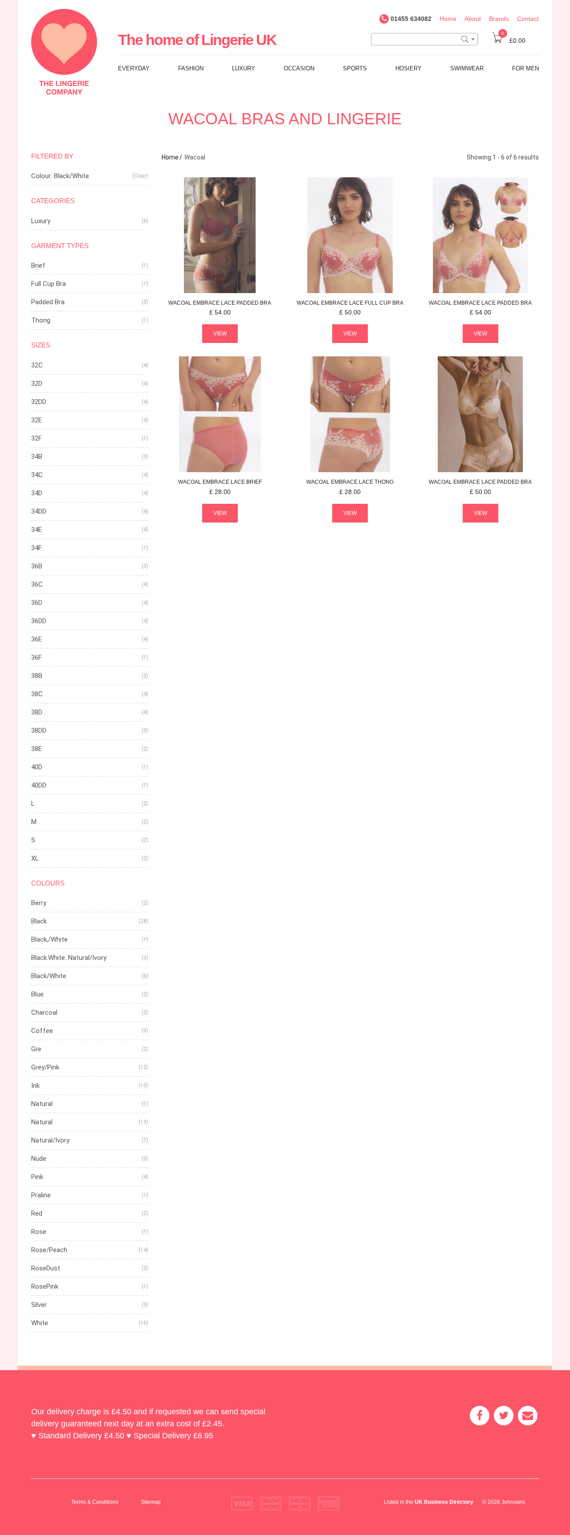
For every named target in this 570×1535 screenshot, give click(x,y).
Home (448, 18)
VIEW (220, 334)
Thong (40, 320)
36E (36, 639)
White (39, 1323)
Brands (499, 18)
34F (36, 548)
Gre (36, 1049)
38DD (38, 731)
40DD (38, 785)
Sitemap (151, 1502)
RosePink (44, 1286)
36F (36, 657)
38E (36, 749)
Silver (39, 1305)
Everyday (134, 68)
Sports (355, 68)
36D (36, 603)
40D (36, 767)
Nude (38, 1159)
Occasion (299, 68)
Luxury (243, 68)
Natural (42, 1104)
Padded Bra (48, 302)
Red (36, 1213)
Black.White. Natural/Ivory (68, 958)
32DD (38, 402)
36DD (38, 621)
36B (36, 566)
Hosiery (408, 68)
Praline (41, 1195)
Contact (528, 18)
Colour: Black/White (60, 176)
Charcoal (44, 1012)
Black (39, 921)
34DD (38, 511)
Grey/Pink (45, 1067)
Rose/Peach (49, 1250)
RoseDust (45, 1268)
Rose (38, 1232)
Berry (38, 903)
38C (37, 694)
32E (36, 420)
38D (36, 712)
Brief (38, 265)
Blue (37, 994)
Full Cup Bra (48, 284)
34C (37, 475)
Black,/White (49, 939)
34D (36, 493)
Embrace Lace (219, 303)
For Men (525, 68)
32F (36, 438)
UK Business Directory (444, 1502)
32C (37, 365)
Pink (37, 1177)
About (472, 18)
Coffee (42, 1031)
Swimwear (467, 68)
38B (36, 676)
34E (36, 530)
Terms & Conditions (94, 1502)
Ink (35, 1086)
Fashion (191, 68)
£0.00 (513, 40)
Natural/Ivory (50, 1140)
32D (36, 384)
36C (37, 584)
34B (36, 457)
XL (35, 858)
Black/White (48, 976)
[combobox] (424, 39)
